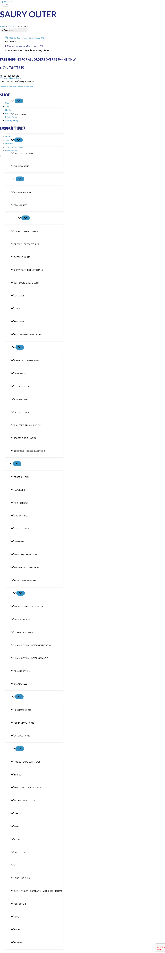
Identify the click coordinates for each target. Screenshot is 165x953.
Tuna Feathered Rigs (25, 580)
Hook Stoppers (22, 852)
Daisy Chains (11, 218)
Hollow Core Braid (24, 153)
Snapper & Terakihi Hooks (27, 425)
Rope (16, 916)
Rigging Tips (10, 35)
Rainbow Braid (21, 166)
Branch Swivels (22, 619)
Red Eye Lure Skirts (24, 722)
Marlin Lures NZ (22, 528)
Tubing (17, 774)
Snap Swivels (20, 684)
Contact (9, 49)
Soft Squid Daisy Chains (26, 282)
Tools (17, 929)
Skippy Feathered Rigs (25, 554)
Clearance (10, 88)
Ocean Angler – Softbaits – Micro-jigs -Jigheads (39, 891)
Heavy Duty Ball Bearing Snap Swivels (33, 645)
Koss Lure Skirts (22, 710)
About (8, 22)
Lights (17, 813)
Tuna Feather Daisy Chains (28, 334)
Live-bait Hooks (22, 386)
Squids (17, 308)
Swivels (9, 593)
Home (7, 16)
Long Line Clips (22, 878)
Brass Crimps (20, 205)
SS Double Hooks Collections (29, 451)
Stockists (9, 55)
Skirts (8, 697)
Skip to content (6, 1)
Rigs (7, 464)
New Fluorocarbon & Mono (28, 787)
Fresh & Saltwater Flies (26, 360)
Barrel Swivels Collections (28, 606)
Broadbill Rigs (21, 477)
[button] (13, 101)
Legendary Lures (12, 29)
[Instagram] (6, 67)
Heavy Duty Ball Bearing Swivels (31, 658)
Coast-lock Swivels (24, 632)
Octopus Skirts (22, 257)
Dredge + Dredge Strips (26, 244)
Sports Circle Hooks (25, 438)
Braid (8, 140)
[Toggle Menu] (19, 101)
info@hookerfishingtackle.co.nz (17, 62)
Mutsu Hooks (21, 399)
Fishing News (10, 42)
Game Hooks (20, 373)
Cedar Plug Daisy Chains (26, 231)
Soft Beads (19, 127)
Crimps (8, 179)
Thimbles (18, 942)
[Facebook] (1, 67)
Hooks (8, 347)
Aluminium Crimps (23, 192)
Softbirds (19, 295)
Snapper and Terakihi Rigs (27, 567)
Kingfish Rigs (21, 502)
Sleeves (18, 839)
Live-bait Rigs (21, 515)
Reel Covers (20, 904)
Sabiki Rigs (19, 541)
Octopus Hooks (22, 412)
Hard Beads (20, 114)
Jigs (15, 865)
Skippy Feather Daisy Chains (28, 270)
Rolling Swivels (22, 671)
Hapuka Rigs (20, 490)
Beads (8, 101)
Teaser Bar (19, 321)
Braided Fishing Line (24, 800)
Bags (16, 826)
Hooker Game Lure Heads (27, 761)
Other (8, 748)
